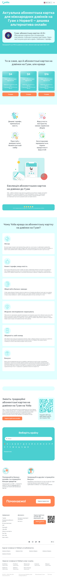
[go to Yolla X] (36, 542)
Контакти (20, 521)
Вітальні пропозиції (6, 523)
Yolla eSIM (4, 529)
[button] (47, 2)
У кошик (10, 94)
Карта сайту (5, 537)
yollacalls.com (15, 485)
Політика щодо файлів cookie (25, 574)
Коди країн (4, 527)
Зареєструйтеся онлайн (12, 418)
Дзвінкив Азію (19, 551)
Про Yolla (4, 533)
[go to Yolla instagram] (32, 542)
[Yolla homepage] (5, 2)
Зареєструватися (43, 501)
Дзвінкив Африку (33, 551)
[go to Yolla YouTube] (39, 542)
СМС (3, 525)
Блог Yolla (4, 535)
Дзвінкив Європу (6, 551)
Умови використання (40, 574)
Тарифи (4, 518)
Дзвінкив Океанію (6, 554)
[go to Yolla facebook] (29, 542)
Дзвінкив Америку (47, 551)
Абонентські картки (7, 531)
